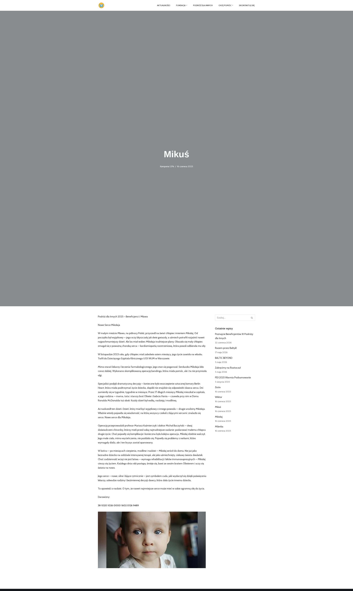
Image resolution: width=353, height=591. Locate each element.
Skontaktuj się (247, 5)
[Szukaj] (252, 318)
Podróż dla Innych (203, 5)
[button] (186, 5)
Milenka (219, 426)
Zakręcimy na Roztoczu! (228, 367)
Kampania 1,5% (167, 166)
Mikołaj (219, 416)
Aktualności (163, 5)
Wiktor (218, 397)
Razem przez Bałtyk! (226, 348)
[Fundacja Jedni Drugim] (102, 5)
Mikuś (218, 407)
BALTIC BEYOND (223, 357)
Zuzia (218, 387)
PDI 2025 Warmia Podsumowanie (233, 377)
